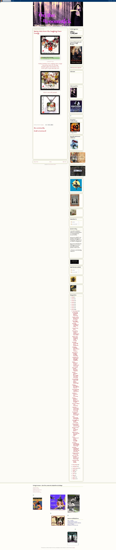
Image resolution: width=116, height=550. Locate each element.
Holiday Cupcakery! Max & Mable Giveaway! (75, 444)
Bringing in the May (36, 488)
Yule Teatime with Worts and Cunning (75, 425)
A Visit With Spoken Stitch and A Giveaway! (75, 413)
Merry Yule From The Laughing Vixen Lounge (75, 338)
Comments (74, 224)
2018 (73, 297)
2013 (73, 306)
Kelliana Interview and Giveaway (75, 395)
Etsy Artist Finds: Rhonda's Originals (75, 369)
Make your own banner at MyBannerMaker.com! (57, 510)
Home (50, 162)
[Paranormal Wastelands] (72, 542)
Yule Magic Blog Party (75, 321)
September (75, 468)
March (74, 478)
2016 (73, 300)
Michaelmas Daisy (35, 487)
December (75, 311)
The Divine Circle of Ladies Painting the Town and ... (75, 333)
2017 (73, 299)
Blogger (74, 547)
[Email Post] (46, 124)
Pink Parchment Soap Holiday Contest (75, 439)
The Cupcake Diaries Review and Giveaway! (75, 457)
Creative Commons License (72, 521)
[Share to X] (50, 124)
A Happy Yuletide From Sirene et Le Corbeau (75, 349)
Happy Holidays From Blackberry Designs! (75, 400)
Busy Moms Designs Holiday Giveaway (75, 354)
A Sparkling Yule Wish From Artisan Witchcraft (75, 381)
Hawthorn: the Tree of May (37, 492)
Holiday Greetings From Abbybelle (75, 344)
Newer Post (36, 162)
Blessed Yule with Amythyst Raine (75, 429)
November (75, 464)
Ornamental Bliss (75, 329)
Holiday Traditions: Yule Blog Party (75, 325)
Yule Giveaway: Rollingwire (75, 417)
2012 (73, 307)
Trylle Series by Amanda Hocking (75, 318)
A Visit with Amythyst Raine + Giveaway (75, 314)
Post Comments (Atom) (52, 164)
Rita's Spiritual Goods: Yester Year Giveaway (75, 364)
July (74, 471)
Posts (73, 222)
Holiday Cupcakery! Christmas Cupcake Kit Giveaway (75, 449)
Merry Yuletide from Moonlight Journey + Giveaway (75, 375)
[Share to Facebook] (51, 124)
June (74, 473)
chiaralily (71, 520)
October (75, 466)
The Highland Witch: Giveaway (75, 421)
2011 (73, 309)
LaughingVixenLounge (50, 61)
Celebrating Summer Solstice (37, 489)
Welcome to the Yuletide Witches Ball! (75, 434)
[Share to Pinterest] (52, 124)
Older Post (64, 162)
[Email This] (48, 124)
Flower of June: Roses (36, 491)
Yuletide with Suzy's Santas (75, 461)
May (74, 475)
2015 (73, 302)
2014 (73, 304)
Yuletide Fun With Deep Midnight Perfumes (75, 359)
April (74, 477)
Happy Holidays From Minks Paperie (75, 386)
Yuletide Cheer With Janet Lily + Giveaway (75, 409)
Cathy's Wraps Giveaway (75, 454)
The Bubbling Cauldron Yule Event (75, 390)
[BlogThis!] (49, 124)
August (74, 470)
